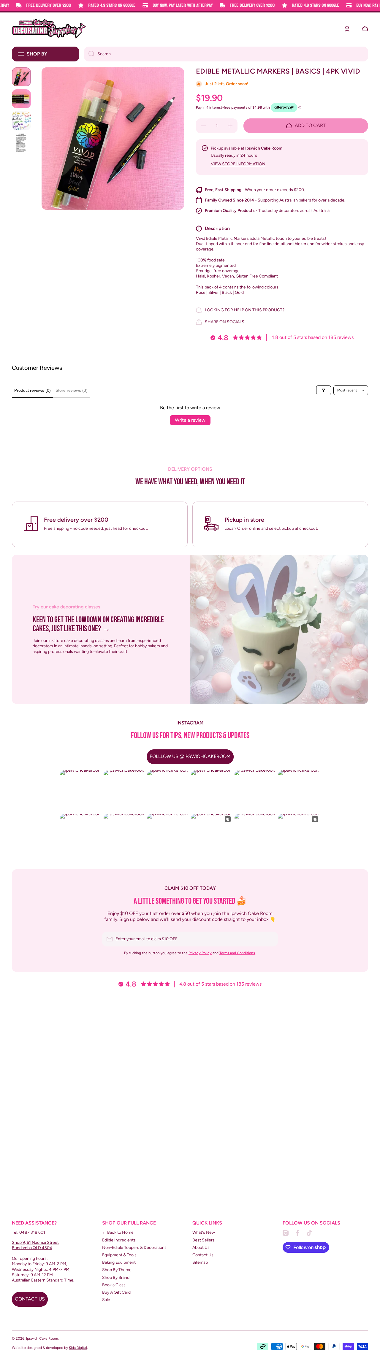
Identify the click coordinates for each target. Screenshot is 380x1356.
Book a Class (114, 1284)
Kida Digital (78, 1348)
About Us (201, 1247)
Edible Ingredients (119, 1240)
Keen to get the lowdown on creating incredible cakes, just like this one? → (98, 625)
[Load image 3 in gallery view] (21, 120)
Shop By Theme (117, 1269)
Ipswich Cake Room (42, 1338)
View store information (238, 163)
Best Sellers (203, 1240)
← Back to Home (118, 1232)
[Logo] (49, 28)
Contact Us (202, 1254)
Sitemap (200, 1262)
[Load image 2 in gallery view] (21, 98)
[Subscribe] (270, 939)
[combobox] (226, 54)
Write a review (190, 420)
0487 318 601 (32, 1232)
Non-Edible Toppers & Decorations (134, 1247)
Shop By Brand (115, 1277)
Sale (106, 1299)
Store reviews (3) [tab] (72, 390)
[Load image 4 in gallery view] (21, 142)
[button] (365, 29)
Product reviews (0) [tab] (32, 390)
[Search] (89, 54)
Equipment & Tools (119, 1254)
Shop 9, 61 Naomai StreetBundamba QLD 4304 (35, 1245)
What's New (203, 1232)
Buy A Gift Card (116, 1292)
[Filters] (323, 390)
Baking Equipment (119, 1262)
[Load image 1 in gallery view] (21, 76)
